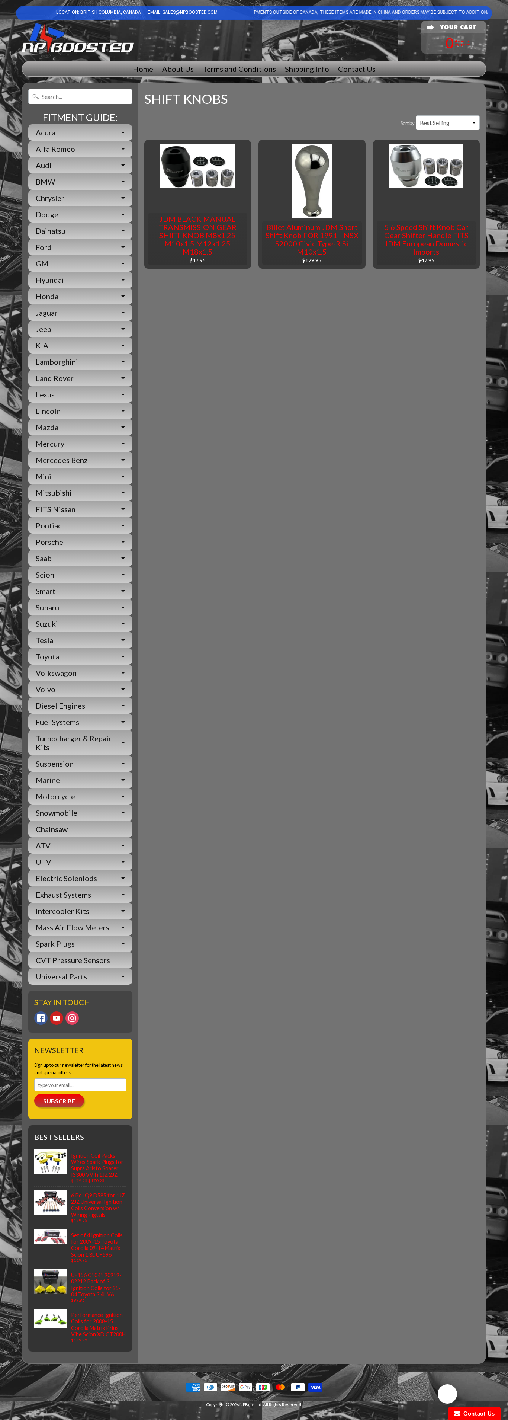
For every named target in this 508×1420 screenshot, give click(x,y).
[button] (447, 1395)
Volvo (45, 689)
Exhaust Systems (63, 894)
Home (143, 68)
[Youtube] (56, 1018)
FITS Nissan (55, 509)
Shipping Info (307, 68)
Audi (44, 165)
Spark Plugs (55, 943)
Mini (43, 476)
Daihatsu (50, 230)
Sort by (408, 123)
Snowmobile (56, 812)
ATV (43, 845)
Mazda (47, 427)
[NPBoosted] (78, 38)
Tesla (44, 640)
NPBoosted (250, 1404)
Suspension (55, 763)
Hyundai (50, 279)
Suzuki (47, 623)
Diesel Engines (60, 705)
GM (42, 263)
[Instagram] (72, 1018)
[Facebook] (41, 1018)
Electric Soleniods (66, 878)
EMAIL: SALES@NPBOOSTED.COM (182, 12)
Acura (45, 132)
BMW (45, 181)
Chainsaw (52, 829)
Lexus (45, 394)
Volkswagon (56, 672)
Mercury (50, 443)
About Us (178, 68)
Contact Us (357, 68)
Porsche (49, 541)
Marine (48, 779)
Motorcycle (55, 796)
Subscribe (59, 1100)
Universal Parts (61, 976)
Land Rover (55, 378)
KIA (42, 345)
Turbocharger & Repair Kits (74, 743)
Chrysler (50, 198)
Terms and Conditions (239, 68)
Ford (44, 247)
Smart (45, 590)
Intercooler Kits (62, 910)
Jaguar (47, 312)
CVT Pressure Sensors (73, 960)
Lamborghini (57, 361)
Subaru (47, 607)
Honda (47, 296)
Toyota (47, 656)
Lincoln (48, 410)
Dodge (47, 214)
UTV (43, 861)
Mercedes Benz (62, 459)
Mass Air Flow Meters (72, 927)
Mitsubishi (54, 492)
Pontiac (49, 525)
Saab (44, 558)
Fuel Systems (57, 721)
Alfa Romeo (55, 148)
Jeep (43, 328)
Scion (45, 574)
